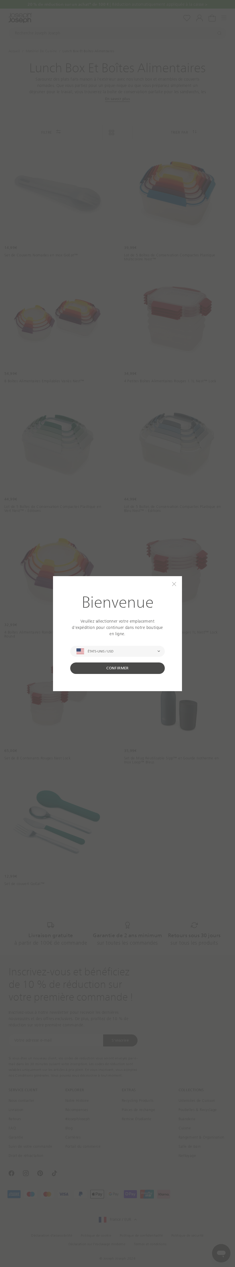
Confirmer (117, 668)
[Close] (174, 584)
